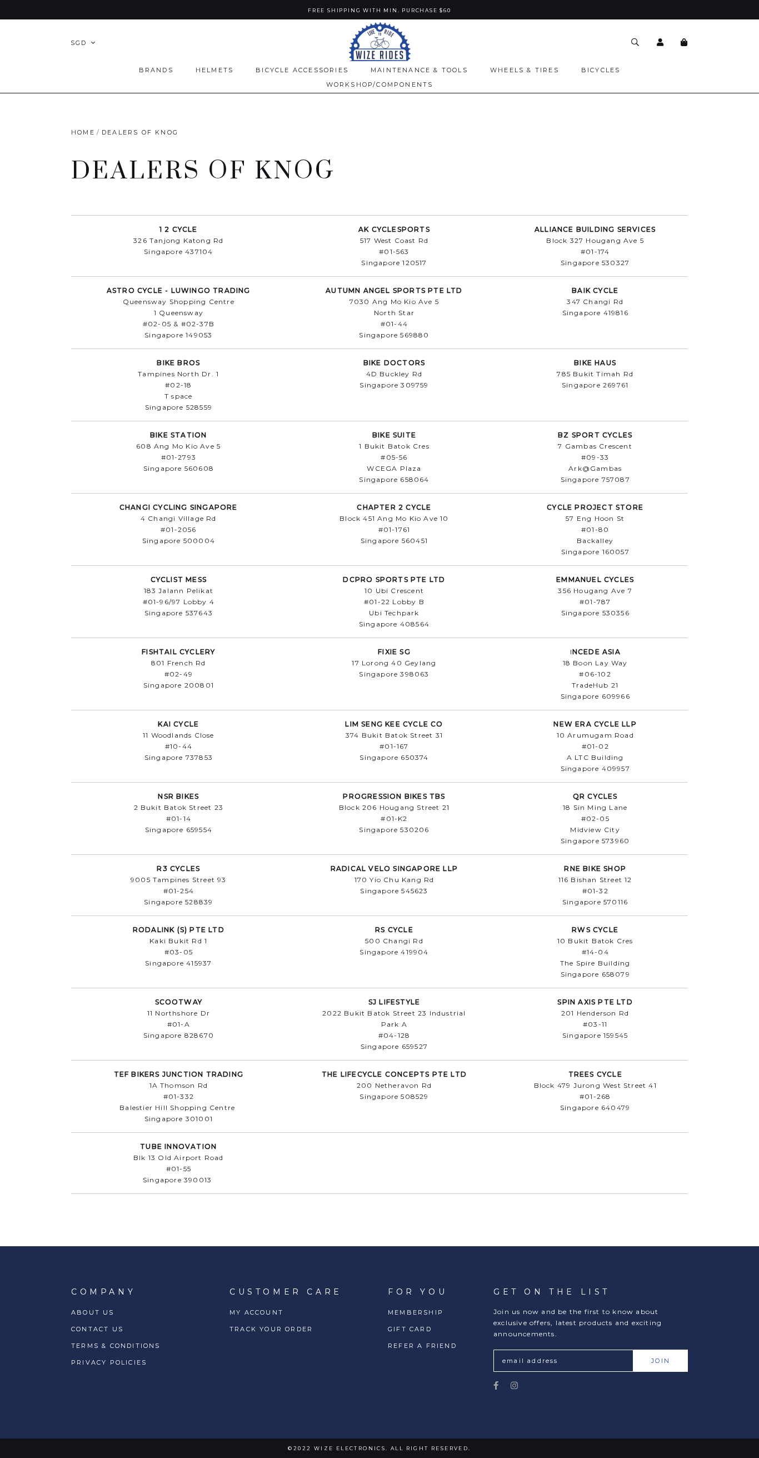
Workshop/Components (379, 84)
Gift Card (410, 1329)
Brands (156, 70)
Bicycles (601, 70)
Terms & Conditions (116, 1346)
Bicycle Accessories (302, 70)
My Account (256, 1312)
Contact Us (97, 1329)
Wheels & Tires (524, 70)
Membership (415, 1312)
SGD (79, 43)
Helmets (214, 70)
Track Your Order (271, 1329)
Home (83, 132)
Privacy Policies (109, 1362)
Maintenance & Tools (419, 70)
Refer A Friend (422, 1346)
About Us (92, 1312)
